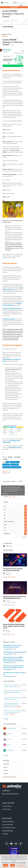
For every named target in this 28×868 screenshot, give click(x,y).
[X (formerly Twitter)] (7, 843)
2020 (5, 524)
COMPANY (6, 791)
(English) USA (24, 5)
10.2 (5, 512)
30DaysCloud (7, 533)
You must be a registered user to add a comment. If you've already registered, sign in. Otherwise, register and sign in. (12, 489)
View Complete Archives (8, 776)
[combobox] (8, 21)
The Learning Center (9, 827)
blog (7, 462)
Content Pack (6, 464)
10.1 (4, 509)
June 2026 (5, 770)
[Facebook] (21, 843)
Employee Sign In (24, 2)
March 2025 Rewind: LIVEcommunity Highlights (14, 652)
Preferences (21, 865)
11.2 (4, 515)
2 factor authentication (9, 521)
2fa (4, 527)
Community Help (7, 824)
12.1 (4, 518)
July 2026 (5, 767)
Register (14, 2)
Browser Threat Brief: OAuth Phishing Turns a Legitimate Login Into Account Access (13, 626)
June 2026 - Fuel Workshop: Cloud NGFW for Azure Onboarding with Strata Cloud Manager (11, 705)
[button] (5, 865)
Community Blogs (8, 26)
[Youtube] (11, 843)
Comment (5, 493)
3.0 (4, 530)
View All (5, 718)
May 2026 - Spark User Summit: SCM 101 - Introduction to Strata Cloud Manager (12, 712)
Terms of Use (6, 809)
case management (14, 462)
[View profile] (4, 573)
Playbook (5, 459)
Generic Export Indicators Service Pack (11, 467)
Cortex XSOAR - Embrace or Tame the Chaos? (13, 42)
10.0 (5, 506)
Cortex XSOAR (17, 457)
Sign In (19, 2)
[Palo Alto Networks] (14, 786)
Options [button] (23, 51)
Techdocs (5, 834)
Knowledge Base (7, 830)
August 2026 (6, 764)
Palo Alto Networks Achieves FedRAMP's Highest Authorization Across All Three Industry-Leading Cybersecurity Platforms (13, 659)
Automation (10, 457)
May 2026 (5, 773)
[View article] (15, 559)
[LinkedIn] (16, 843)
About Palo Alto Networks (10, 794)
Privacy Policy (6, 806)
